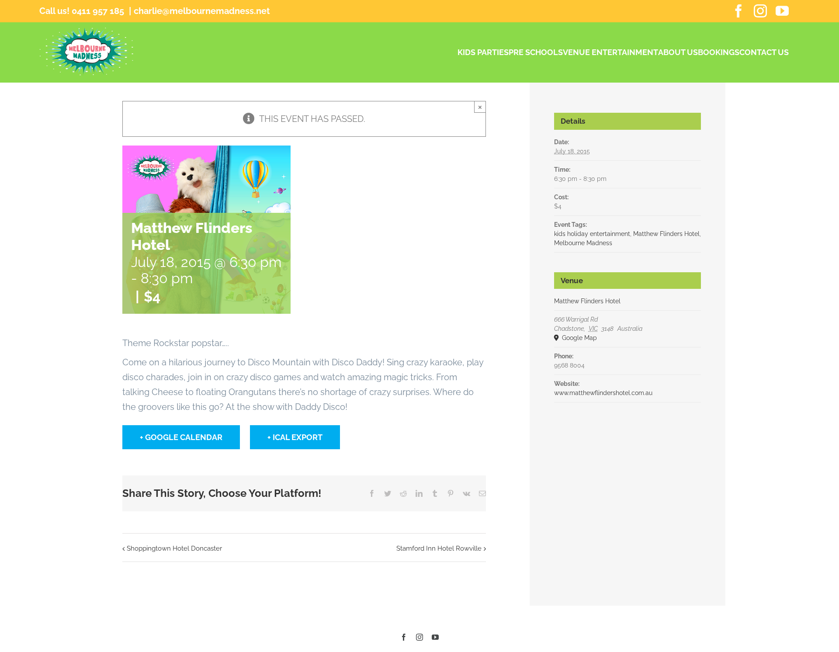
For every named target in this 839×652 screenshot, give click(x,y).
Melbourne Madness (583, 242)
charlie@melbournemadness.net (202, 11)
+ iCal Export (294, 437)
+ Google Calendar (181, 437)
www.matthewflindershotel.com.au (603, 392)
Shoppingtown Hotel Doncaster (174, 548)
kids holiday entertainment (592, 233)
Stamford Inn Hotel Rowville (439, 548)
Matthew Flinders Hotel (666, 233)
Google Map (578, 337)
